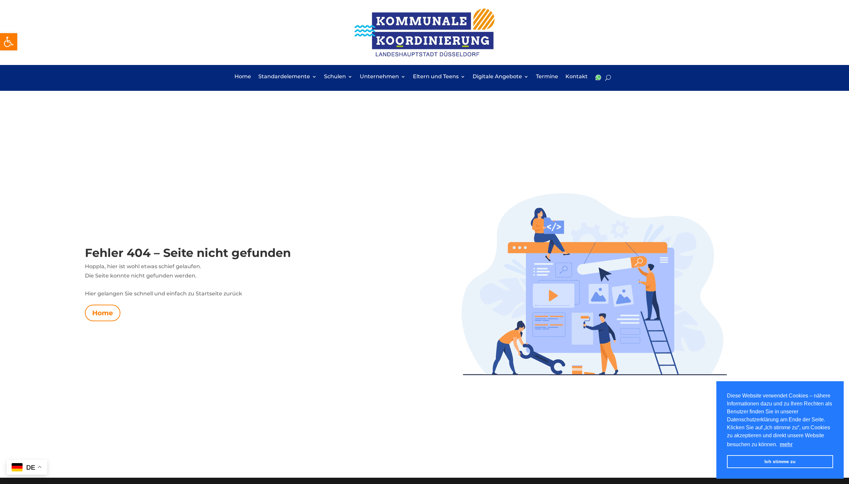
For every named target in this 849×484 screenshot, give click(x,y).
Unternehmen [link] (379, 77)
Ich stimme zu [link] (780, 461)
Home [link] (242, 77)
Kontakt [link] (576, 77)
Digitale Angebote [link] (497, 77)
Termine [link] (547, 77)
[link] (8, 41)
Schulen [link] (335, 77)
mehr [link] (786, 444)
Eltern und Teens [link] (436, 77)
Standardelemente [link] (284, 77)
